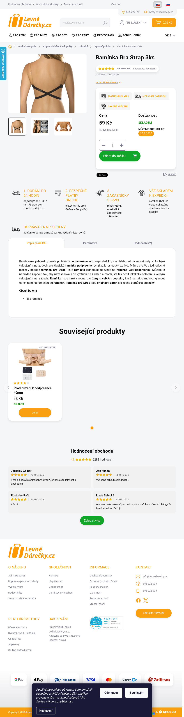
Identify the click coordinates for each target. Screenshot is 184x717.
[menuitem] (18, 35)
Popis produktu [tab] (36, 243)
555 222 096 (150, 583)
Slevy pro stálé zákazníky (22, 598)
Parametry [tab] (90, 243)
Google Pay (14, 638)
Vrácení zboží (97, 603)
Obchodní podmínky (47, 4)
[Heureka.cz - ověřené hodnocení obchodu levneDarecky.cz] (106, 622)
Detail (35, 412)
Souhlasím (136, 692)
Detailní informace (107, 82)
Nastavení (45, 710)
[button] (92, 427)
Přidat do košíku (114, 156)
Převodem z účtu (17, 627)
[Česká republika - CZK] (157, 4)
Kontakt (53, 575)
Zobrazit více (92, 520)
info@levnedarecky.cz (155, 576)
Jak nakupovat (16, 575)
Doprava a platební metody (23, 581)
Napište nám (56, 581)
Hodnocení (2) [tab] (143, 243)
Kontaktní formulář (153, 612)
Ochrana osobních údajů (103, 581)
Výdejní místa (15, 586)
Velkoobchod (56, 586)
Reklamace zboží (73, 4)
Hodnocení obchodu (19, 4)
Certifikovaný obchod (61, 592)
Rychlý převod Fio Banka (22, 633)
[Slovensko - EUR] (168, 4)
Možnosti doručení (154, 96)
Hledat (105, 22)
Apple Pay (13, 644)
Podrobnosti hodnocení (144, 68)
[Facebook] (138, 599)
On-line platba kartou (20, 650)
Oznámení (95, 592)
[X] (145, 599)
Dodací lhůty (15, 592)
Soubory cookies (99, 586)
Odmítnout (111, 692)
